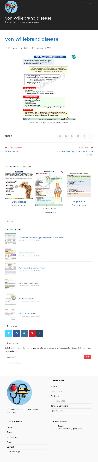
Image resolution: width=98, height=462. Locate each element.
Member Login (13, 452)
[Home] (6, 22)
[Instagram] (24, 333)
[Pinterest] (32, 333)
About (9, 442)
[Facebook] (16, 333)
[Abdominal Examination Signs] (10, 269)
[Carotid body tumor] (10, 253)
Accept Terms (14, 363)
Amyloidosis (79, 201)
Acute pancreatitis (27, 298)
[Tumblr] (39, 333)
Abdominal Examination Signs (32, 268)
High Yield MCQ (58, 401)
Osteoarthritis (49, 208)
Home (54, 386)
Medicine (25, 48)
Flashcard (12, 48)
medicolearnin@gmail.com (70, 428)
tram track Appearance (29, 283)
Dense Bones (19, 202)
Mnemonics (56, 391)
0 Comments (35, 240)
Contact (10, 447)
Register (10, 432)
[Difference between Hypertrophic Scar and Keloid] (10, 238)
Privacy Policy (57, 411)
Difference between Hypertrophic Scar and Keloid (42, 238)
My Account (12, 437)
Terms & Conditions (59, 406)
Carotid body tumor (27, 253)
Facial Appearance (27, 313)
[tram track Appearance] (10, 284)
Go (87, 357)
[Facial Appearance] (10, 314)
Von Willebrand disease (29, 22)
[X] (8, 333)
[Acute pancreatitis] (10, 299)
